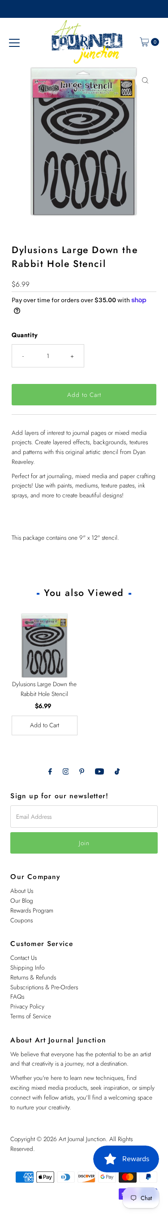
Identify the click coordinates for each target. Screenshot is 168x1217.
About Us (21, 890)
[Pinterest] (81, 771)
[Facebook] (50, 771)
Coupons (21, 920)
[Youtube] (99, 771)
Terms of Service (30, 1016)
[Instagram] (66, 771)
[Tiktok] (117, 771)
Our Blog (21, 900)
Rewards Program (31, 910)
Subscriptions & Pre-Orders (44, 987)
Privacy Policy (27, 1006)
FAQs (17, 996)
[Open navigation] (14, 42)
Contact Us (23, 957)
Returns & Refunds (33, 977)
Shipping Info (27, 967)
